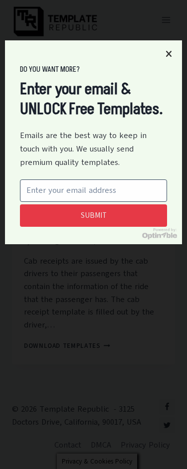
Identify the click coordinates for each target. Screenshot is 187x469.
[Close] (169, 54)
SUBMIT (94, 215)
